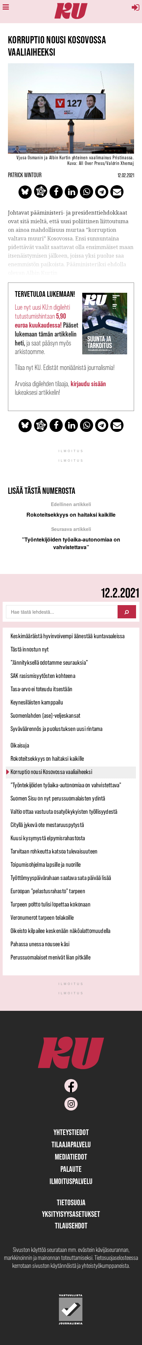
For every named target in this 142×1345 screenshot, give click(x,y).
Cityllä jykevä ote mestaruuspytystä (47, 824)
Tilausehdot (71, 1225)
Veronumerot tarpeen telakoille (42, 917)
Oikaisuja (20, 745)
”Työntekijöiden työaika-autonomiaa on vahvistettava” (66, 785)
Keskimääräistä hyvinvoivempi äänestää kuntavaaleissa (67, 636)
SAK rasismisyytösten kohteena (43, 675)
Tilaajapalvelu (71, 1144)
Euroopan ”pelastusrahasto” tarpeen (48, 891)
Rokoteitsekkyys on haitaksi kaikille (47, 758)
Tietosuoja (71, 1202)
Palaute (71, 1168)
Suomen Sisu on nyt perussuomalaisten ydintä (58, 798)
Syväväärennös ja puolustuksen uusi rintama (56, 728)
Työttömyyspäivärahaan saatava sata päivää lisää (61, 877)
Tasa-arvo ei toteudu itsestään (41, 689)
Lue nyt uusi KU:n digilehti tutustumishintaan (42, 316)
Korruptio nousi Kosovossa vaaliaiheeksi (51, 771)
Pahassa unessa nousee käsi (40, 944)
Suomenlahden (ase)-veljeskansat (45, 715)
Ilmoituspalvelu (71, 1181)
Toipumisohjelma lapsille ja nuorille (46, 864)
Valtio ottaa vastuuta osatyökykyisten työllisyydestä (64, 811)
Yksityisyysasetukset (71, 1214)
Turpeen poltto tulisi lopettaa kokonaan (50, 904)
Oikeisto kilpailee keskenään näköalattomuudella (60, 930)
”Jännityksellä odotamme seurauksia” (49, 662)
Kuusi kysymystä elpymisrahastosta (48, 838)
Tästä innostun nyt (30, 649)
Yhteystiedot (71, 1132)
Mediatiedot (71, 1156)
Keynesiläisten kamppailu (37, 702)
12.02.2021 (126, 175)
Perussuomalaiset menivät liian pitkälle (50, 957)
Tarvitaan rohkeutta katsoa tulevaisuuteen (54, 851)
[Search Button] (127, 611)
